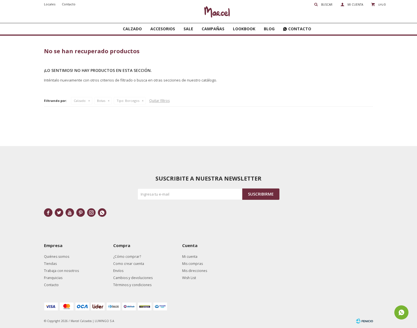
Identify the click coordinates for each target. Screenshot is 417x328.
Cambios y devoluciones (133, 277)
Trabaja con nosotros (61, 270)
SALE (188, 28)
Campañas (213, 28)
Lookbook (244, 28)
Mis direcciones (194, 270)
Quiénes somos (56, 256)
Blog (269, 28)
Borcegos (128, 100)
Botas (101, 100)
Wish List (189, 277)
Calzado (132, 28)
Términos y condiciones (132, 284)
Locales (49, 4)
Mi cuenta (189, 256)
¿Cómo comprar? (127, 256)
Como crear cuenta (128, 263)
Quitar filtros (159, 100)
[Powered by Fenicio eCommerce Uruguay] (364, 321)
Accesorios (162, 28)
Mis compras (192, 263)
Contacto (299, 28)
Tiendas (50, 263)
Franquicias (53, 277)
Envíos (118, 270)
